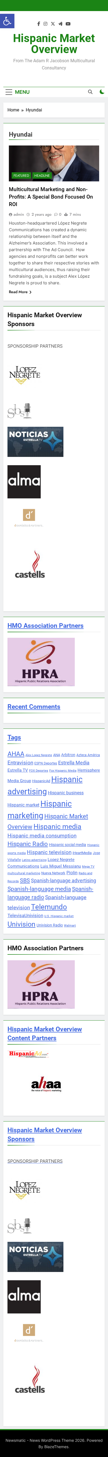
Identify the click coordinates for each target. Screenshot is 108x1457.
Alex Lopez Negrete (38, 755)
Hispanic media (57, 827)
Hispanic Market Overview (54, 44)
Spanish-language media (39, 889)
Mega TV (88, 866)
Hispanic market (23, 805)
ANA (56, 755)
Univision (21, 924)
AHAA (15, 754)
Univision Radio (50, 925)
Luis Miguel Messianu (60, 866)
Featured (21, 175)
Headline (42, 175)
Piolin (72, 872)
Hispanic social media (67, 844)
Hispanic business (66, 792)
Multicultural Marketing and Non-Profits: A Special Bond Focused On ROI (51, 196)
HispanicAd (41, 781)
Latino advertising (34, 860)
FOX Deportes (38, 770)
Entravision (20, 762)
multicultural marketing (23, 873)
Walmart (70, 925)
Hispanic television (49, 852)
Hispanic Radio (27, 844)
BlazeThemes (56, 1446)
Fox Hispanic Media (62, 770)
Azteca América (88, 755)
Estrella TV (17, 770)
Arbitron (68, 755)
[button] (7, 21)
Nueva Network (53, 873)
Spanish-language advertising (63, 880)
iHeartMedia (82, 853)
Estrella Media (73, 763)
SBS (25, 880)
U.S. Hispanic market (59, 916)
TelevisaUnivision (25, 915)
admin (19, 214)
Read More (18, 292)
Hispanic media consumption (41, 836)
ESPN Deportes (45, 763)
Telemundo (49, 907)
